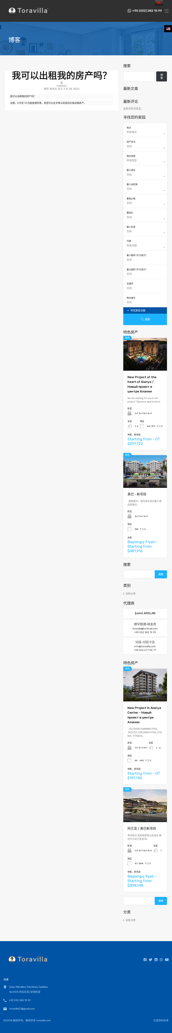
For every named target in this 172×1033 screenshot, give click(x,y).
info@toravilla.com (145, 646)
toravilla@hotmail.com (145, 628)
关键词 (130, 283)
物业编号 (131, 298)
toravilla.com (43, 1020)
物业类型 (131, 156)
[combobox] (145, 134)
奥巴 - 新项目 (136, 494)
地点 (129, 127)
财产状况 (131, 141)
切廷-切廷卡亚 (145, 642)
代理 (129, 241)
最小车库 (131, 227)
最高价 (130, 212)
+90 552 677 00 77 (145, 650)
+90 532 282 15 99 (145, 632)
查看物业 (145, 364)
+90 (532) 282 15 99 (147, 11)
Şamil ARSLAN (145, 613)
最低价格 (131, 198)
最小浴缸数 (132, 184)
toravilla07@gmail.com (22, 1008)
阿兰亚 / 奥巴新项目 (141, 828)
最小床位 (131, 170)
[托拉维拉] (28, 17)
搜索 (127, 66)
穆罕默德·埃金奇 (145, 624)
